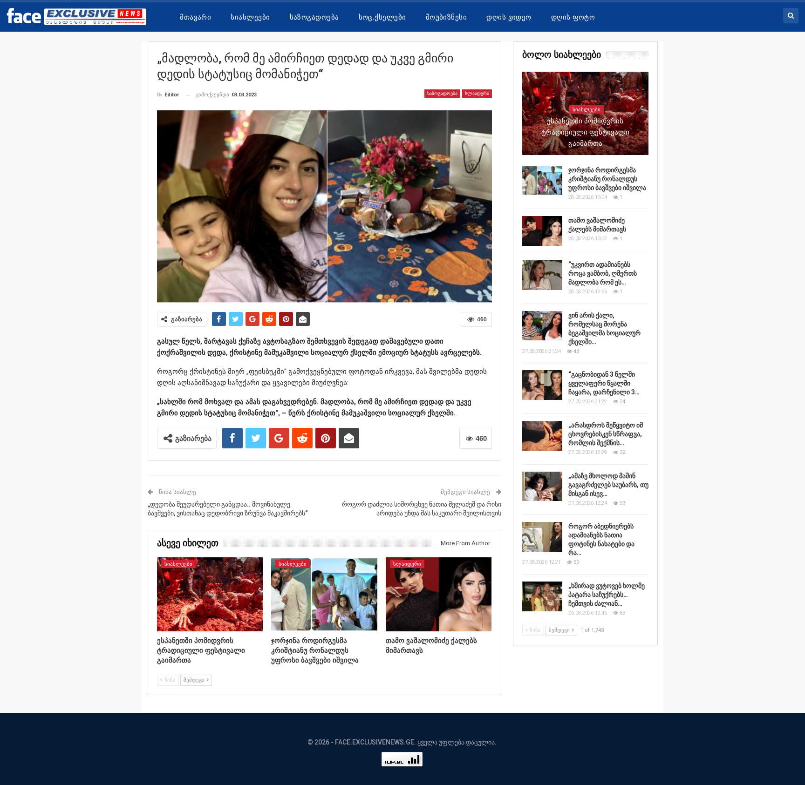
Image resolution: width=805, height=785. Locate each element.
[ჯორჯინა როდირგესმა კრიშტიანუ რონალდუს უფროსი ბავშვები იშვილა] (324, 594)
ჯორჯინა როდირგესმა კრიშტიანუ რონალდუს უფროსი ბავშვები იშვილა (607, 178)
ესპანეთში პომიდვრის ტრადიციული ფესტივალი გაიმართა (585, 132)
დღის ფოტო (573, 17)
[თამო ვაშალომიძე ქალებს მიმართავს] (439, 594)
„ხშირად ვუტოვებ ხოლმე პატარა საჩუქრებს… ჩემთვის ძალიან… (606, 594)
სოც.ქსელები (382, 17)
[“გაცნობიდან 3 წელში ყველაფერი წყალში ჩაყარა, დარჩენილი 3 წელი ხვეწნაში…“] (542, 385)
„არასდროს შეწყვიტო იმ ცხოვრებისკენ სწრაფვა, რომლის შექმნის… (605, 434)
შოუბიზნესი (446, 17)
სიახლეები (250, 17)
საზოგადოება (314, 17)
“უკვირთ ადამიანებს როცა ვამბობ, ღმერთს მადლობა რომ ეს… (602, 273)
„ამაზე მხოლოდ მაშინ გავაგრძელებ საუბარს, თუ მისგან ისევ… (608, 484)
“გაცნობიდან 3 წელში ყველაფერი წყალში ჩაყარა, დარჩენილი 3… (604, 383)
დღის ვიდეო (509, 17)
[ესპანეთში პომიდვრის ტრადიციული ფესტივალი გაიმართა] (210, 594)
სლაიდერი (477, 93)
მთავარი (195, 17)
